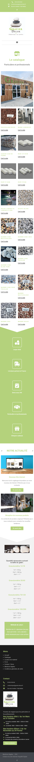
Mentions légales (10, 666)
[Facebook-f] (17, 9)
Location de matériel (11, 660)
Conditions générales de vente (14, 669)
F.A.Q (6, 662)
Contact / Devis (9, 664)
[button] (17, 42)
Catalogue (8, 657)
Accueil (7, 655)
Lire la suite (4, 130)
